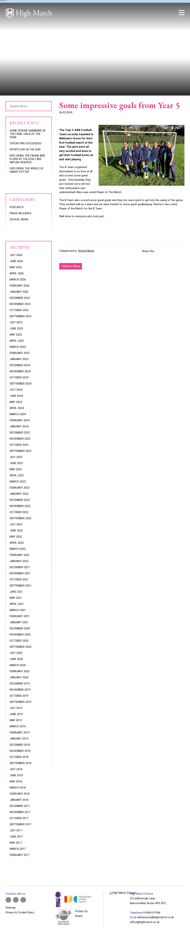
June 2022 (16, 530)
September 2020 (20, 646)
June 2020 (16, 659)
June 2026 (16, 261)
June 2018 (16, 775)
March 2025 (18, 347)
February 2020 (20, 671)
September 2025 (20, 316)
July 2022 (16, 524)
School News (86, 250)
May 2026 (16, 267)
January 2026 (19, 291)
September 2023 (20, 451)
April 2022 (17, 542)
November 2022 (20, 506)
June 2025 (16, 328)
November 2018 (20, 751)
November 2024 (20, 371)
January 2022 (19, 561)
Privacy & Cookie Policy (20, 912)
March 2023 (18, 481)
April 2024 (17, 408)
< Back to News (70, 266)
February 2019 (20, 732)
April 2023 (17, 475)
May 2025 (16, 334)
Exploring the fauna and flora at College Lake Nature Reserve (27, 159)
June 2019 (16, 714)
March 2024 (18, 414)
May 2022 (16, 536)
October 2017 (19, 818)
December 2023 (20, 432)
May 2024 (16, 402)
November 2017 (20, 812)
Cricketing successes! (26, 143)
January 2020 (19, 677)
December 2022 (20, 500)
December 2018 (20, 744)
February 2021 (20, 616)
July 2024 (16, 389)
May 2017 (16, 842)
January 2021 (19, 622)
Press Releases (20, 213)
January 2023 (19, 493)
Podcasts (17, 207)
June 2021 (16, 591)
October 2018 (19, 757)
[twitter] (154, 12)
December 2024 (20, 365)
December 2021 (20, 567)
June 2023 (16, 463)
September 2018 (20, 763)
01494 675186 (151, 912)
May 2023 (16, 469)
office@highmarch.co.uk (144, 922)
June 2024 (16, 396)
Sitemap (11, 907)
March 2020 (18, 665)
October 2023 (19, 444)
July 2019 (16, 708)
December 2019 (20, 683)
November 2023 (20, 438)
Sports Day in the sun (25, 149)
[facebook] (147, 12)
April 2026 (17, 273)
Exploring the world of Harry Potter (27, 170)
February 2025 (20, 353)
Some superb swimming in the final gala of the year (27, 134)
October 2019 (19, 695)
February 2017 (20, 855)
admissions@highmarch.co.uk (155, 917)
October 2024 (19, 377)
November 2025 (20, 304)
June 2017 (16, 836)
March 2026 (18, 279)
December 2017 (20, 806)
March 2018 (18, 787)
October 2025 (19, 310)
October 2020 (19, 640)
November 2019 (20, 689)
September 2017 (20, 824)
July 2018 (16, 769)
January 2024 (19, 426)
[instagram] (160, 12)
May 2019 (16, 720)
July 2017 (16, 830)
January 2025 (19, 359)
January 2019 (19, 738)
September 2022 (20, 518)
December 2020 (20, 628)
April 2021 (17, 604)
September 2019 (20, 702)
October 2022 (19, 512)
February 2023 (20, 487)
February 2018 (20, 793)
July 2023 (16, 457)
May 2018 (16, 781)
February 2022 (20, 555)
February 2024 (20, 420)
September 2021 (20, 585)
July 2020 (16, 653)
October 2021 (19, 579)
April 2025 (17, 340)
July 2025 (16, 322)
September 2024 (20, 383)
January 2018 (19, 800)
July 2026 (16, 255)
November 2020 (20, 634)
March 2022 (18, 549)
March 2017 (18, 848)
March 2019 (18, 726)
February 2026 (20, 285)
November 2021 (20, 573)
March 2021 (18, 610)
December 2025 (20, 298)
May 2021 (16, 598)
